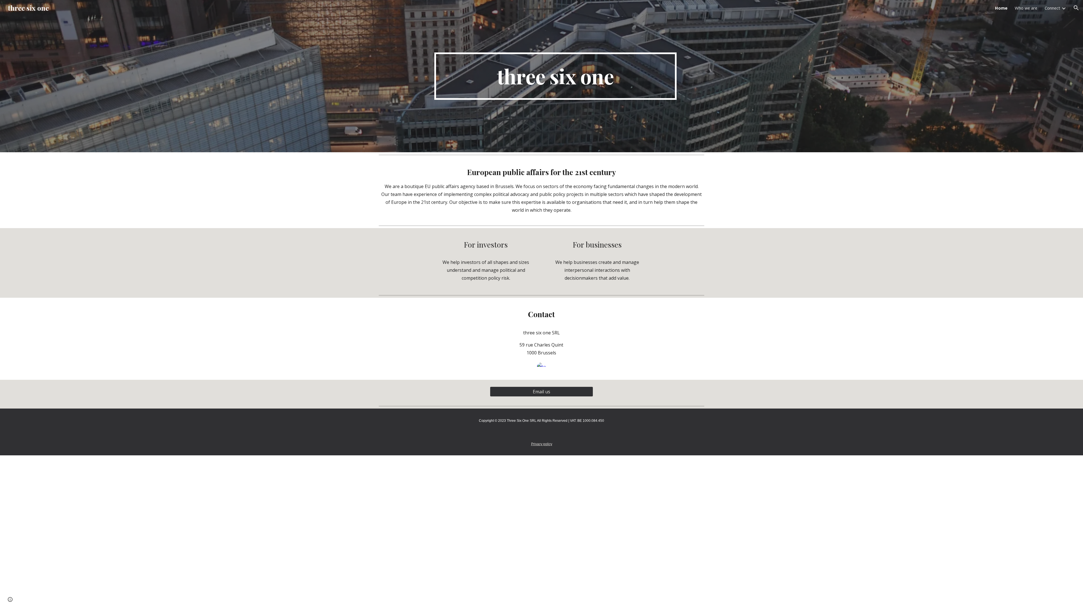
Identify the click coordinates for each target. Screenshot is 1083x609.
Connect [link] (1052, 8)
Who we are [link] (1026, 8)
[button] (1076, 8)
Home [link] (1001, 8)
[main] (555, 76)
